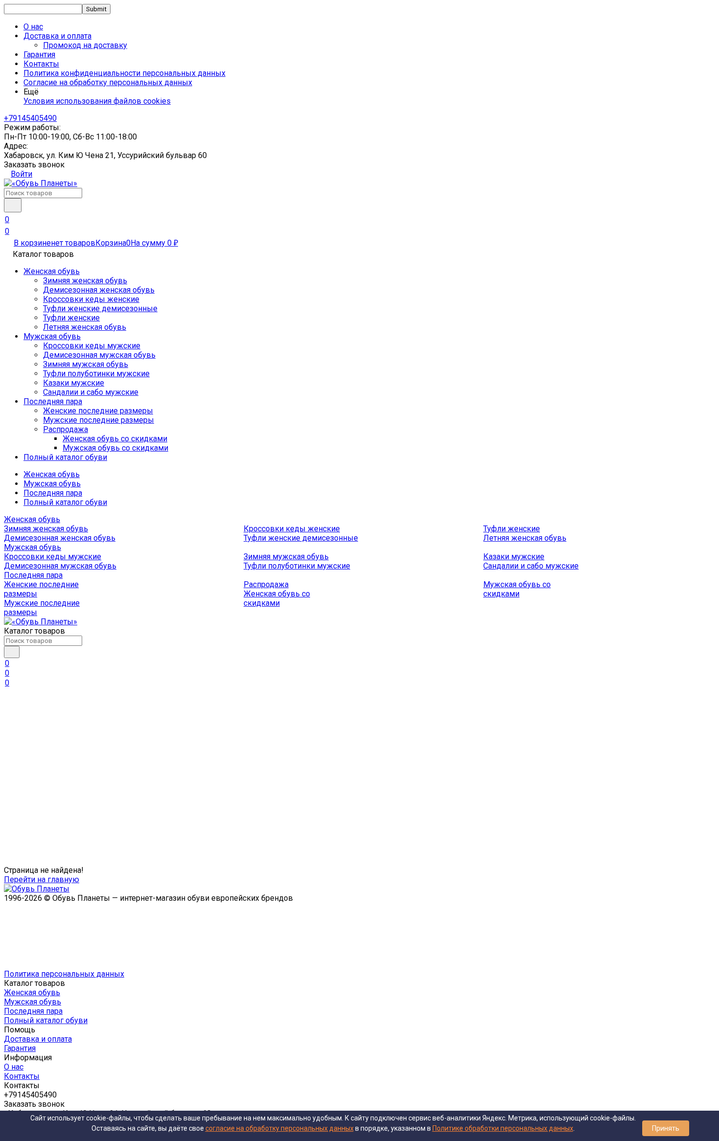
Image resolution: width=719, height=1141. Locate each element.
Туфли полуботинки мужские (96, 373)
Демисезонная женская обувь (99, 290)
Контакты (41, 63)
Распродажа (65, 429)
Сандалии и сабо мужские (90, 392)
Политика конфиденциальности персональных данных (124, 73)
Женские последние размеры (98, 410)
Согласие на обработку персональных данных (107, 82)
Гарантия (39, 54)
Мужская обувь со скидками (115, 448)
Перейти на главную (41, 879)
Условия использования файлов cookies (97, 101)
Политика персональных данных (64, 974)
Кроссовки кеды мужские (91, 345)
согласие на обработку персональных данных (279, 1128)
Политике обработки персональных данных (502, 1128)
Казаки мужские (73, 383)
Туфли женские (71, 317)
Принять (665, 1128)
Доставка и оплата (38, 1039)
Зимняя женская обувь (85, 280)
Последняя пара (52, 401)
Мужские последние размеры (98, 420)
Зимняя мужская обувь (85, 364)
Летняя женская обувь (84, 327)
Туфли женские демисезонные (100, 308)
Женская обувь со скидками (115, 438)
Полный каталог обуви (65, 457)
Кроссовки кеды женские (91, 299)
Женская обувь (51, 271)
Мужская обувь (52, 336)
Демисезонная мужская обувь (99, 355)
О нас (33, 26)
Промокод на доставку (85, 45)
